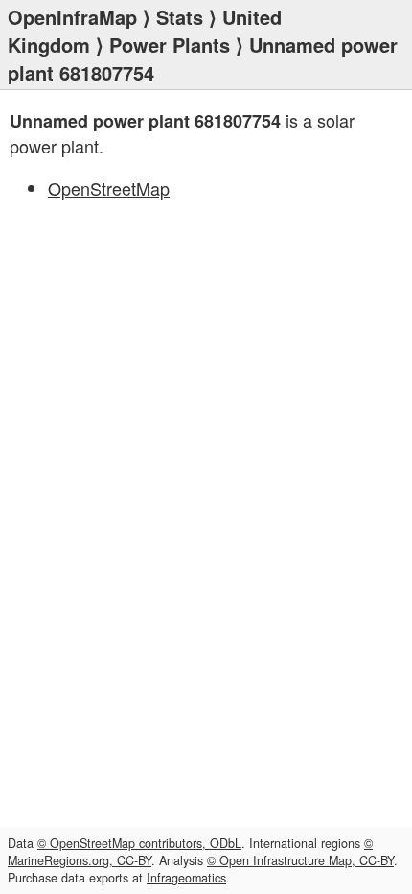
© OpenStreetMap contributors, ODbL (139, 843)
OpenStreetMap (109, 188)
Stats (179, 17)
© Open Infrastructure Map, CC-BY (300, 860)
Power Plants (169, 45)
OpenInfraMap (72, 17)
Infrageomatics (186, 877)
